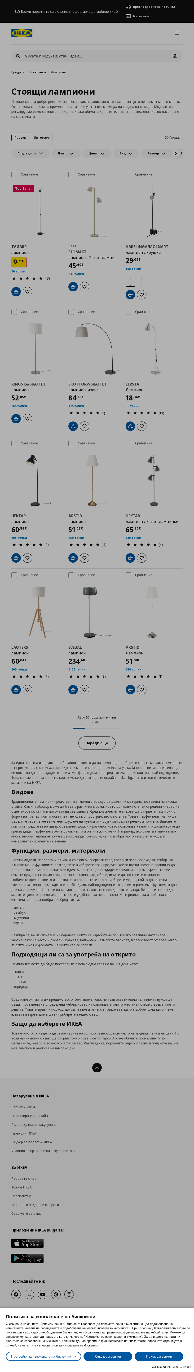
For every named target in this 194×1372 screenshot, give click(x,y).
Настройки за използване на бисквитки (41, 1356)
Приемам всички (159, 1356)
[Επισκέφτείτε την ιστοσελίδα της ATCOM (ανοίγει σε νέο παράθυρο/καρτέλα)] (171, 1366)
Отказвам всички (108, 1356)
